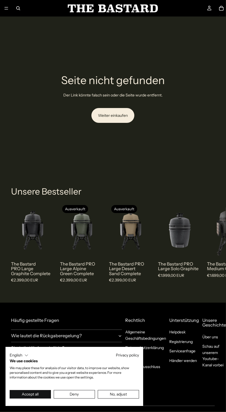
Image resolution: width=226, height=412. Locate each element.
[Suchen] (18, 8)
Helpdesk (177, 332)
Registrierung (181, 341)
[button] (19, 355)
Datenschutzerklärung (144, 347)
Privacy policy (127, 355)
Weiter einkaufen (113, 115)
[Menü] (6, 8)
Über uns (210, 336)
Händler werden (183, 360)
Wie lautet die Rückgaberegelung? (46, 335)
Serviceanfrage (182, 351)
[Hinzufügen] (46, 249)
